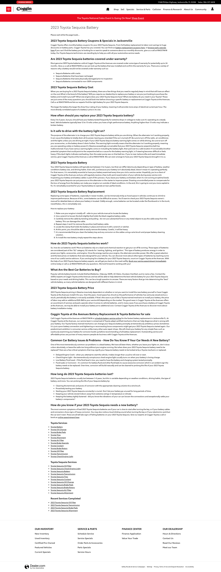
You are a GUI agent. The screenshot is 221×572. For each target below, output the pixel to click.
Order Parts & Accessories (90, 542)
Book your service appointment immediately (147, 261)
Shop (116, 9)
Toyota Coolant (57, 445)
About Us (188, 9)
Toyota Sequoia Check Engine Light (65, 468)
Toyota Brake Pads (58, 432)
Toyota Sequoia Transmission (63, 474)
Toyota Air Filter (57, 440)
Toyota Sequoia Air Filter (61, 490)
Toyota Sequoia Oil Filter (61, 466)
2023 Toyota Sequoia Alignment (64, 510)
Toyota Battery (57, 426)
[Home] (9, 9)
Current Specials (43, 551)
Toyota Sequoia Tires (59, 476)
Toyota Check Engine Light (62, 456)
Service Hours (84, 551)
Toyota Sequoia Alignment (62, 492)
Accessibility (189, 567)
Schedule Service (86, 533)
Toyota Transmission (59, 453)
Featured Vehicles (43, 547)
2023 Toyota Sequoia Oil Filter (63, 502)
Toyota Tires (56, 435)
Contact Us (168, 538)
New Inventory (42, 533)
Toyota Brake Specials (60, 443)
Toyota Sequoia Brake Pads (62, 484)
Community (200, 9)
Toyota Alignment (58, 437)
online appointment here (68, 417)
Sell (122, 9)
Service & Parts (143, 9)
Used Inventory (42, 538)
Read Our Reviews (171, 542)
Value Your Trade (130, 538)
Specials (130, 9)
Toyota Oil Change (58, 429)
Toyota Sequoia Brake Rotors (63, 487)
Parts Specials (84, 547)
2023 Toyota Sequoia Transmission (65, 505)
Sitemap (149, 567)
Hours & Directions (172, 533)
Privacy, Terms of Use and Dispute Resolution (169, 567)
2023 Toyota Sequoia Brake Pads (64, 507)
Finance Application (131, 533)
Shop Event (138, 17)
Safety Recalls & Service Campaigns (133, 567)
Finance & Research (172, 9)
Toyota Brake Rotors (59, 448)
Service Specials (85, 538)
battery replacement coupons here (130, 47)
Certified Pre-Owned (45, 542)
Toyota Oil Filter (57, 451)
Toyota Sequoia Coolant (61, 479)
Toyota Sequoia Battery (60, 471)
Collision (156, 9)
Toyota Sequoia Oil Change (62, 482)
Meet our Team (170, 547)
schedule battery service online (108, 318)
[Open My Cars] (212, 9)
